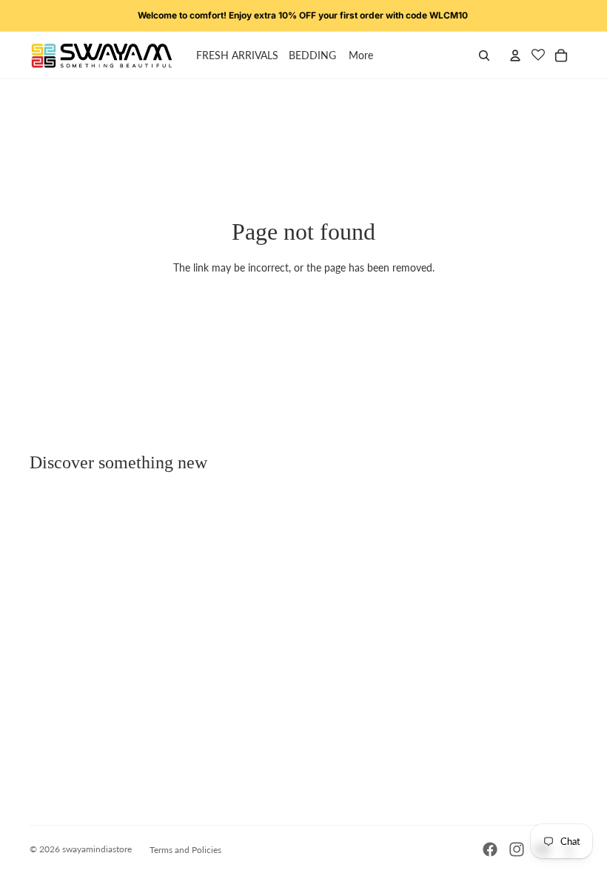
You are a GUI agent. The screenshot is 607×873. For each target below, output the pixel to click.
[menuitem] (360, 55)
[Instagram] (517, 849)
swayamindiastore (97, 849)
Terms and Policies (185, 849)
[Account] (515, 55)
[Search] (484, 55)
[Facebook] (490, 849)
